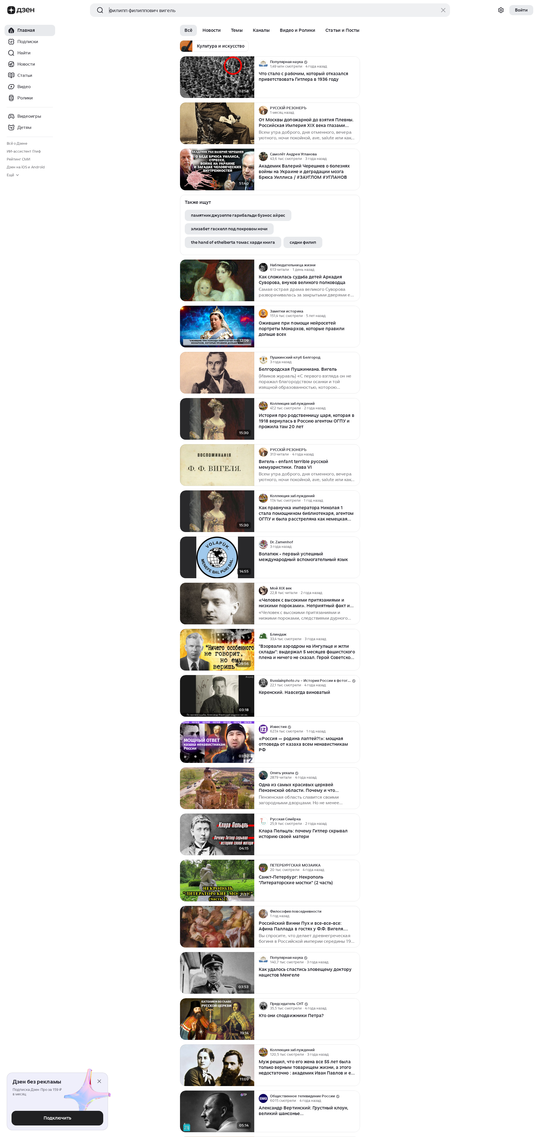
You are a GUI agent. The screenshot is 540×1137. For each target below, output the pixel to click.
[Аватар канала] (263, 64)
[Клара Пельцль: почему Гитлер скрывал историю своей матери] (217, 834)
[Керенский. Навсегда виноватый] (217, 696)
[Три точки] (355, 64)
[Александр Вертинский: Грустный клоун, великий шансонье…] (217, 1111)
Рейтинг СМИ (18, 159)
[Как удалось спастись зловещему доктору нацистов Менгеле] (217, 973)
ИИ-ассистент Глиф (24, 151)
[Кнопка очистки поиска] (443, 10)
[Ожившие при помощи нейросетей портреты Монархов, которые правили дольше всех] (217, 327)
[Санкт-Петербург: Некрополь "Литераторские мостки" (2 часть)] (217, 881)
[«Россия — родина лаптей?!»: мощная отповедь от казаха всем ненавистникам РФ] (217, 742)
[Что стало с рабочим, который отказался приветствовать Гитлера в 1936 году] (217, 77)
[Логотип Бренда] (11, 10)
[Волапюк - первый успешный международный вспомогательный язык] (217, 557)
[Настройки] (501, 10)
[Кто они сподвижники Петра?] (217, 1019)
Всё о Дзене (17, 143)
